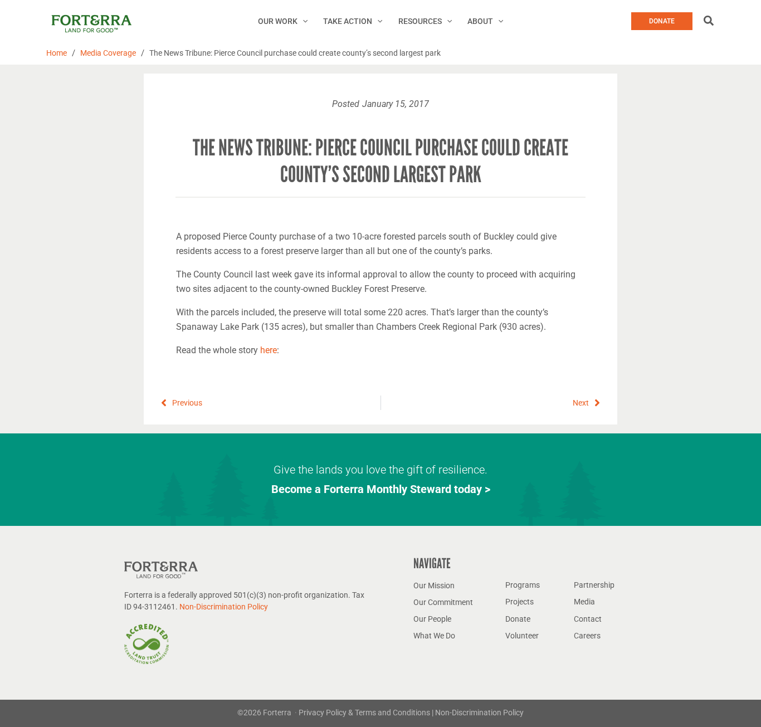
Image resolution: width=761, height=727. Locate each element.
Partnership (594, 584)
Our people (432, 618)
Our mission (434, 585)
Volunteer (522, 635)
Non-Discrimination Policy (223, 606)
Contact (588, 618)
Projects (519, 601)
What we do (434, 635)
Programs (522, 584)
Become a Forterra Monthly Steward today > (380, 489)
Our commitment (443, 602)
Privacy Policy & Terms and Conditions (365, 712)
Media (584, 601)
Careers (587, 635)
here (268, 350)
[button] (302, 21)
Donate (517, 618)
